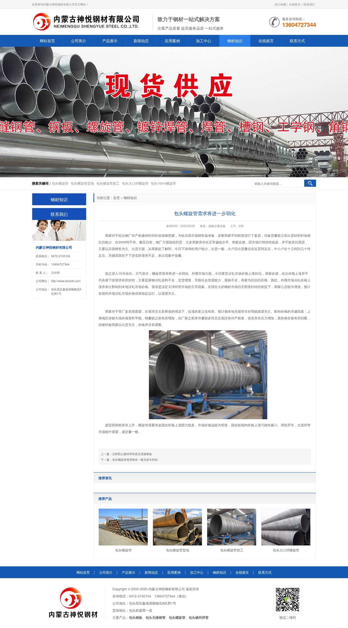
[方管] (174, 112)
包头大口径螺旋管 (135, 183)
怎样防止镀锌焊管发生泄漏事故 (132, 454)
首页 (116, 197)
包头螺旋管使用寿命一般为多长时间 (135, 459)
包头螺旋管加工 (108, 183)
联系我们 (309, 4)
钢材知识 (234, 40)
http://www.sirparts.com (65, 281)
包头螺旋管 (60, 183)
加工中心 (203, 40)
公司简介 (78, 40)
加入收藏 (280, 4)
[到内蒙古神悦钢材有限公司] (90, 21)
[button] (336, 112)
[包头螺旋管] (123, 527)
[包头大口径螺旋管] (286, 527)
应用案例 (172, 40)
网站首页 (47, 40)
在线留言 (294, 4)
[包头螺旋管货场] (177, 527)
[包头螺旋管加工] (231, 527)
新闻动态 (141, 40)
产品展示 (109, 40)
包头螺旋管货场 (82, 183)
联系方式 (297, 40)
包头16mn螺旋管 (163, 183)
